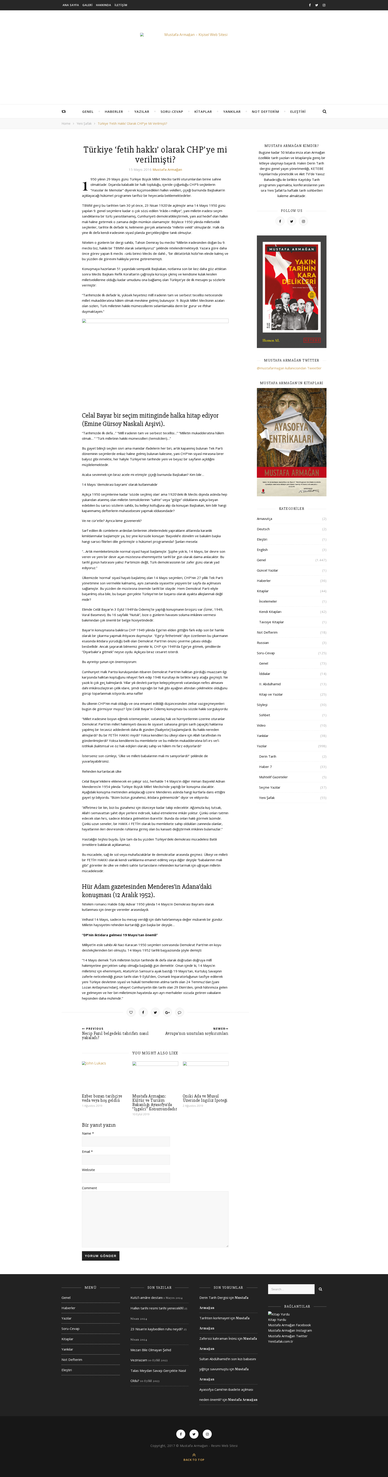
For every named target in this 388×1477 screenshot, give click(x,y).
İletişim (121, 5)
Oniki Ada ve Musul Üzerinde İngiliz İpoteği (205, 1098)
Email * (87, 1151)
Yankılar (232, 111)
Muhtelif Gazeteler (273, 777)
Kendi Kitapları (270, 611)
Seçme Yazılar (269, 787)
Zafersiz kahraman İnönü (218, 1338)
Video (261, 725)
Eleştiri (298, 111)
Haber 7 (265, 766)
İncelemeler (268, 601)
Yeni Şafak (84, 123)
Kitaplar (203, 111)
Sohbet (264, 715)
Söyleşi (262, 704)
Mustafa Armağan (167, 169)
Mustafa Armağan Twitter (288, 1336)
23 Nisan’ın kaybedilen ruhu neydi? (156, 1329)
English (262, 549)
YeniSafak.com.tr (280, 1341)
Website (88, 1169)
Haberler (114, 111)
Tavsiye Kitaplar (271, 622)
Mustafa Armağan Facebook (289, 1325)
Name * (88, 1133)
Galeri (87, 5)
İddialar (264, 673)
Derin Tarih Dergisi (213, 1297)
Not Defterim (265, 111)
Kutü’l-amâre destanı (146, 1297)
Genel (88, 111)
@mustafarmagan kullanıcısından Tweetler (289, 368)
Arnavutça (264, 518)
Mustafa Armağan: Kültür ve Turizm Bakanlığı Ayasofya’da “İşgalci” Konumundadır (154, 1102)
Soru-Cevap (172, 111)
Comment (89, 1188)
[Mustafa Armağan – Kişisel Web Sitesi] (194, 34)
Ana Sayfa (71, 5)
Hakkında (103, 5)
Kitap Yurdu (277, 1319)
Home (66, 123)
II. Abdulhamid (270, 684)
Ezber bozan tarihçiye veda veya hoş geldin (102, 1098)
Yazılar (141, 111)
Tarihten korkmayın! (214, 1318)
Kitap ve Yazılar (271, 694)
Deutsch (263, 529)
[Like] (131, 1012)
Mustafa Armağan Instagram (290, 1330)
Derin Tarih (267, 756)
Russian (263, 642)
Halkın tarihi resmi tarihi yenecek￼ (156, 1308)
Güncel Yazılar (267, 570)
